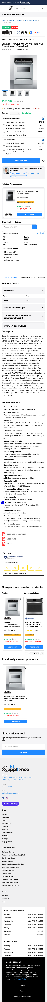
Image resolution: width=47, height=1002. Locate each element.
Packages (5, 838)
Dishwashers (6, 817)
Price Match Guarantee (10, 882)
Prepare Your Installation (10, 885)
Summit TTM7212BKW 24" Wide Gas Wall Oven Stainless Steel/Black (12, 626)
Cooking (12, 20)
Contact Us (5, 899)
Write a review (22, 50)
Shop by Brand (6, 842)
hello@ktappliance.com (11, 793)
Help (3, 902)
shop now (25, 2)
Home (4, 20)
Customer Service (8, 852)
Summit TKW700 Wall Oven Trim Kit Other (28, 192)
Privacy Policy (21, 979)
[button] (34, 653)
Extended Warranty (8, 870)
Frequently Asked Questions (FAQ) (13, 855)
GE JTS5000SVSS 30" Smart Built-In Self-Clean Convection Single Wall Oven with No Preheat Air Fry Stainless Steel (34, 627)
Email (38, 174)
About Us (5, 896)
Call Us (13, 177)
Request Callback (18, 174)
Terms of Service (7, 876)
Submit (23, 752)
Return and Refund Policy (10, 867)
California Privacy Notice (10, 879)
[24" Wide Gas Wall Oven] (23, 72)
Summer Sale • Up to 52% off (10, 2)
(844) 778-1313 (8, 786)
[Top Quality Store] (34, 32)
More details (40, 233)
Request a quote (7, 861)
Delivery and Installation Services (13, 864)
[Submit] (34, 227)
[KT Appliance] (11, 8)
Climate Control (7, 832)
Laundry (4, 820)
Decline (22, 991)
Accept (22, 985)
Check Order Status (8, 858)
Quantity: (5, 113)
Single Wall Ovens (31, 20)
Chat (32, 174)
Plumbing (5, 835)
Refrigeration (6, 823)
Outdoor (5, 826)
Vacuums (5, 829)
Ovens (19, 20)
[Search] (17, 8)
